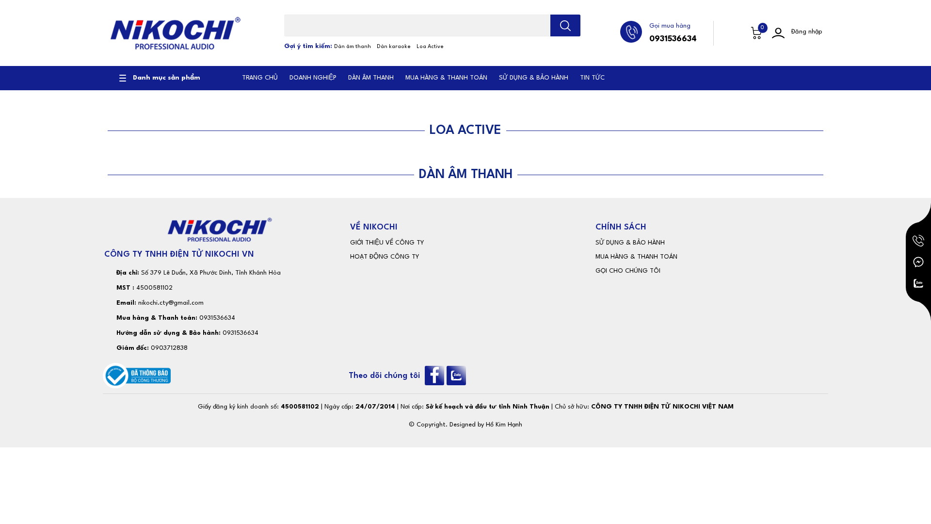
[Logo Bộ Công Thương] (137, 375)
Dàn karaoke (394, 46)
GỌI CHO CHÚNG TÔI (627, 271)
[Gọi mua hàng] (918, 240)
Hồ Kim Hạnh (504, 425)
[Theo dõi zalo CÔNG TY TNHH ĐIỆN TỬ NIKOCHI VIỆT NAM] (457, 375)
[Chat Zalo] (918, 283)
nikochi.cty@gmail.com (171, 303)
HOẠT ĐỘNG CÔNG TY (384, 257)
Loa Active (430, 46)
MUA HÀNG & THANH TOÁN (636, 257)
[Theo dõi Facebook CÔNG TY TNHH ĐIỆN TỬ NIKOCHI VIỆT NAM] (436, 375)
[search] (565, 25)
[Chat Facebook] (918, 262)
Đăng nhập (806, 32)
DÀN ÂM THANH (466, 174)
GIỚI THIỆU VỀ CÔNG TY (387, 243)
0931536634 (673, 39)
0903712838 (169, 348)
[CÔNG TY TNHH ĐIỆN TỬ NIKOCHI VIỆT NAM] (175, 32)
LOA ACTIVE (465, 130)
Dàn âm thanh (352, 46)
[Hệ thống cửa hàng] (735, 33)
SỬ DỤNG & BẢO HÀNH (630, 243)
